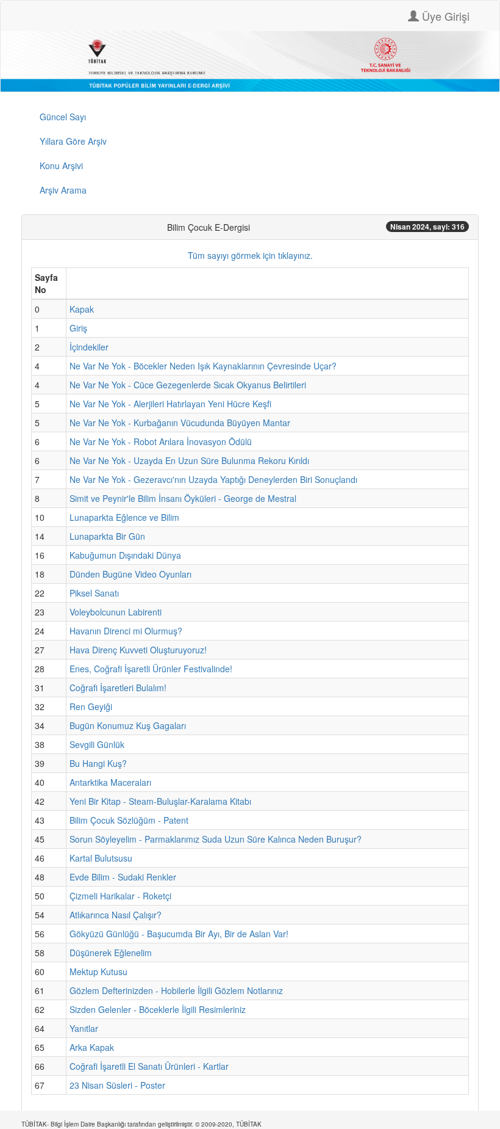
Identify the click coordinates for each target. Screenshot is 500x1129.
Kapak (82, 309)
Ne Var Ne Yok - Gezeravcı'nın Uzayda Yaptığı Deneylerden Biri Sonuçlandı (213, 479)
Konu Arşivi (61, 165)
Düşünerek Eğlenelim (111, 952)
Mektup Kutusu (98, 971)
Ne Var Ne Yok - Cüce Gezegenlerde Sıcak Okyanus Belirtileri (188, 385)
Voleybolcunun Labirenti (116, 612)
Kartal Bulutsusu (101, 858)
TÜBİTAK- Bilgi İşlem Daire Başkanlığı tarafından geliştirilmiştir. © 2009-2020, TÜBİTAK (141, 1124)
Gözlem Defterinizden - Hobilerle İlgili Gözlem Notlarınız (176, 990)
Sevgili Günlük (97, 744)
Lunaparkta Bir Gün (107, 536)
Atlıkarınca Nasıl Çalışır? (116, 915)
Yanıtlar (84, 1028)
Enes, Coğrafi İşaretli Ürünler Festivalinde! (151, 669)
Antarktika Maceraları (110, 782)
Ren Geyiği (91, 706)
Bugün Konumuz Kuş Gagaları (128, 725)
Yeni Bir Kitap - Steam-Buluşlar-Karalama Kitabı (160, 801)
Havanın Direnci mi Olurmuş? (126, 631)
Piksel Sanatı (94, 593)
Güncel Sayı (63, 117)
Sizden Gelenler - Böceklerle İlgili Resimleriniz (158, 1009)
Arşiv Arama (63, 190)
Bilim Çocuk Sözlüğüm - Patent (129, 820)
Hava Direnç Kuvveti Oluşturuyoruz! (138, 650)
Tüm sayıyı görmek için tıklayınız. (250, 255)
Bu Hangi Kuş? (98, 763)
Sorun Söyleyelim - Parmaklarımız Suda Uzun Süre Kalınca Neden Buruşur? (216, 839)
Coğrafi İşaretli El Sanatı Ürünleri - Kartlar (149, 1066)
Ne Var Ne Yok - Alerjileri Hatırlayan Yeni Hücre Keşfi (170, 404)
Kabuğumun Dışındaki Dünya (125, 555)
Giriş (78, 328)
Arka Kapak (92, 1047)
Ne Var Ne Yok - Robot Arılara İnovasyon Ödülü (161, 441)
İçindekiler (89, 347)
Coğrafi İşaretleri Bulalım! (118, 687)
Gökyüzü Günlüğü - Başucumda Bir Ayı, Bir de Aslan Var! (179, 934)
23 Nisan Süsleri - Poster (117, 1085)
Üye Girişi (444, 16)
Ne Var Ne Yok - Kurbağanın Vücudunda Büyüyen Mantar (180, 422)
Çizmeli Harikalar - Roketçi (120, 896)
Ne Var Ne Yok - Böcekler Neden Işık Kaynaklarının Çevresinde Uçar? (203, 366)
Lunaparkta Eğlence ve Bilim (124, 517)
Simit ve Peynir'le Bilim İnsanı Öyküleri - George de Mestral (183, 498)
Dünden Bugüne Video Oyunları (130, 574)
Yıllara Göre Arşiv (73, 141)
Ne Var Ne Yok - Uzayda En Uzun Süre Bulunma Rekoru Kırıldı (189, 460)
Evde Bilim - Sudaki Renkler (123, 877)
